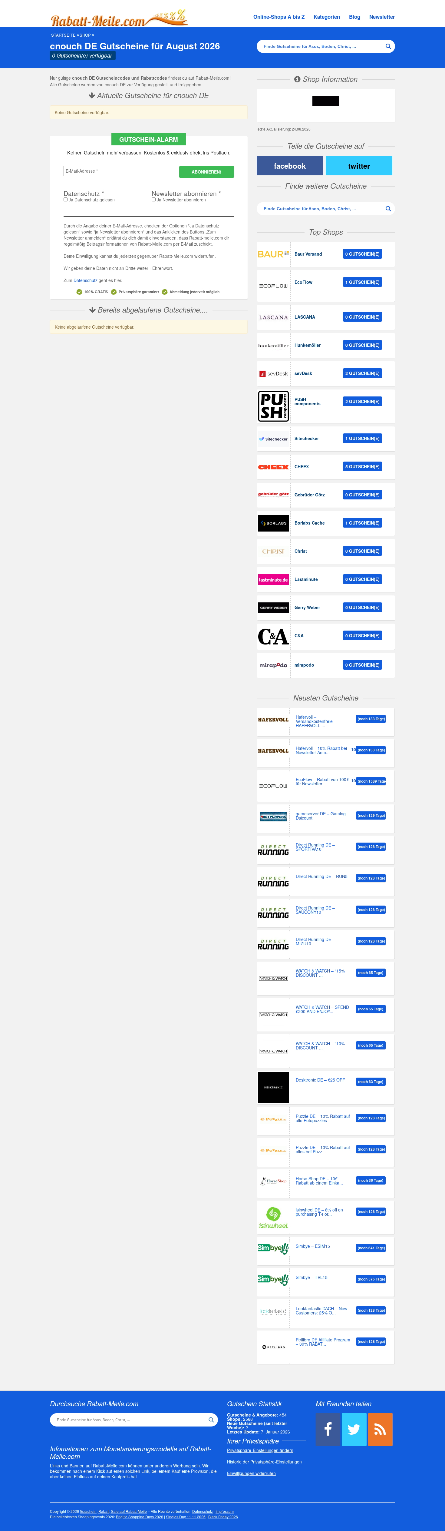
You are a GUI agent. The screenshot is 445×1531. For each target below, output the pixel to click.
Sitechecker (307, 438)
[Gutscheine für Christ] (273, 551)
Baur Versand (308, 254)
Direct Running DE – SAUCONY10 (315, 910)
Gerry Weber (307, 607)
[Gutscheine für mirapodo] (273, 665)
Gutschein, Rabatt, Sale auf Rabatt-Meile (113, 1511)
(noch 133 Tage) (371, 718)
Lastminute (306, 579)
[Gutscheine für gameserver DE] (273, 817)
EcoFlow (303, 282)
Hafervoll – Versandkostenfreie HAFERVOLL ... (314, 721)
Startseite (63, 35)
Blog (354, 16)
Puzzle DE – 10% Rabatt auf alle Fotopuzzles (323, 1118)
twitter (359, 166)
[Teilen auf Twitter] (354, 1429)
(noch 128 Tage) (371, 846)
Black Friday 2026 (223, 1516)
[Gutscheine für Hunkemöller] (273, 345)
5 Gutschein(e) (362, 466)
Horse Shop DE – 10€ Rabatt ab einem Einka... (319, 1181)
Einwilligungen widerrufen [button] (251, 1473)
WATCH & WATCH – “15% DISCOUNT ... (320, 973)
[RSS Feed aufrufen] (380, 1429)
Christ (301, 551)
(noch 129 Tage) (371, 815)
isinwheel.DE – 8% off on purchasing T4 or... (319, 1212)
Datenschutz (85, 280)
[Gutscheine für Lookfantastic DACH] (273, 1311)
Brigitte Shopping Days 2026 (139, 1516)
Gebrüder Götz (310, 495)
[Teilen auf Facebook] (328, 1429)
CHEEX (302, 466)
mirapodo (304, 665)
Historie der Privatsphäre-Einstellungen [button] (264, 1462)
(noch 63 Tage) (370, 1081)
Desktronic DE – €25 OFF (320, 1080)
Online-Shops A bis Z (279, 16)
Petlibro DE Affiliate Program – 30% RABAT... (323, 1342)
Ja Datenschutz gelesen (91, 200)
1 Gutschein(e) (362, 282)
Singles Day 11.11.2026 (186, 1516)
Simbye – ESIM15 (313, 1246)
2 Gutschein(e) (362, 373)
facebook (290, 166)
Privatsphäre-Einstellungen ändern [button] (260, 1450)
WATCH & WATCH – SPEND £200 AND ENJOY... (322, 1009)
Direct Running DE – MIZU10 (315, 941)
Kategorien (327, 16)
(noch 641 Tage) (371, 1248)
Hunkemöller (308, 345)
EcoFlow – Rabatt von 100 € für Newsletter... (322, 782)
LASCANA (305, 317)
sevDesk (303, 373)
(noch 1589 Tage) (372, 781)
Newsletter (382, 16)
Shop (85, 35)
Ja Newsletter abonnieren (181, 200)
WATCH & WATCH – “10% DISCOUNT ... (320, 1046)
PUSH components (308, 401)
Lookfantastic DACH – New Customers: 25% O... (321, 1311)
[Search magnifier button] (388, 46)
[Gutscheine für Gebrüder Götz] (273, 495)
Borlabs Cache (310, 523)
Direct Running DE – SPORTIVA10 (315, 847)
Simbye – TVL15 (312, 1277)
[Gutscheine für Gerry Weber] (273, 608)
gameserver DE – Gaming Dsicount (321, 816)
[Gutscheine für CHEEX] (273, 467)
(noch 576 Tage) (371, 1279)
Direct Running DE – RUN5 (322, 876)
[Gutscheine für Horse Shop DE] (273, 1182)
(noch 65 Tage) (370, 972)
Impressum (225, 1511)
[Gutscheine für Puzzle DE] (273, 1119)
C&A (299, 635)
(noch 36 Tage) (370, 1180)
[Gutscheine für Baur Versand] (273, 254)
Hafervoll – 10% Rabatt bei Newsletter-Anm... (321, 750)
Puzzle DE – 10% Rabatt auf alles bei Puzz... (323, 1150)
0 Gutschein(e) (362, 254)
